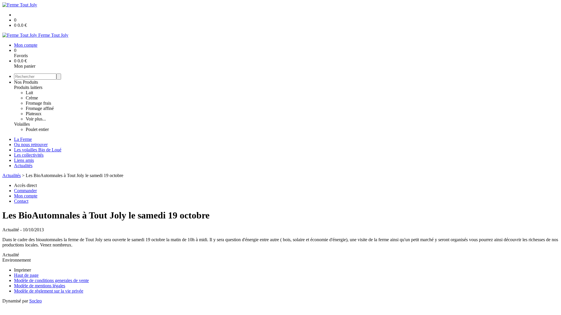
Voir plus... (36, 118)
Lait (29, 92)
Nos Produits (26, 82)
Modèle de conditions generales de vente (51, 280)
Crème (32, 97)
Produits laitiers (28, 87)
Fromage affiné (40, 108)
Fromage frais (38, 103)
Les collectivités (29, 155)
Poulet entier (37, 129)
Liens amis (24, 160)
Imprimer (22, 269)
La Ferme (23, 139)
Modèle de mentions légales (39, 285)
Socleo (35, 300)
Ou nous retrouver (31, 144)
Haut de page (26, 275)
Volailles (22, 124)
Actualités (23, 165)
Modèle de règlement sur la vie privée (48, 290)
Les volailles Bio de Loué (37, 149)
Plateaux (33, 113)
